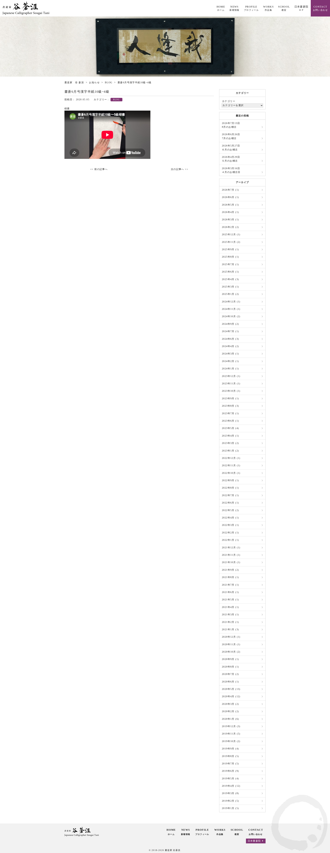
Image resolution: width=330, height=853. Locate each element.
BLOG (116, 99)
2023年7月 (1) (230, 413)
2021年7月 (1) (230, 585)
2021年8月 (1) (230, 577)
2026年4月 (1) (230, 212)
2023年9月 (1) (230, 398)
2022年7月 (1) (230, 495)
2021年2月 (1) (230, 622)
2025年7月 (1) (230, 264)
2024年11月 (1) (231, 309)
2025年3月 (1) (230, 286)
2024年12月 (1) (231, 301)
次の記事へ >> (179, 169)
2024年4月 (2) (230, 346)
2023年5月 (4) (230, 428)
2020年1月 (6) (230, 719)
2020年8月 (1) (230, 666)
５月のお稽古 (231, 159)
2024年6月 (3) (230, 339)
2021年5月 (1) (230, 599)
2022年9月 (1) (230, 480)
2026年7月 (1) (230, 190)
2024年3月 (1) (230, 353)
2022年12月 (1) (231, 458)
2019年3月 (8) (230, 793)
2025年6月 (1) (230, 271)
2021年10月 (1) (231, 562)
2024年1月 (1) (230, 368)
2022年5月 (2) (230, 510)
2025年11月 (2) (231, 242)
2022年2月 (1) (230, 532)
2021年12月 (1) (231, 547)
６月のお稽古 (231, 147)
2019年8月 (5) (230, 756)
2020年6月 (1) (230, 681)
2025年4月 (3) (230, 279)
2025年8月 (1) (230, 257)
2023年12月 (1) (231, 376)
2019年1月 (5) (230, 808)
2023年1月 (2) (230, 450)
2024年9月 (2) (230, 324)
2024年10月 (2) (231, 316)
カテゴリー (228, 101)
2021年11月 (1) (231, 555)
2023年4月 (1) (230, 435)
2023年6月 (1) (230, 421)
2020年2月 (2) (230, 711)
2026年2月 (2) (230, 227)
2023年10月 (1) (231, 391)
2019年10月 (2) (231, 741)
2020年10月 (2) (231, 652)
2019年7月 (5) (230, 763)
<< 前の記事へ (99, 169)
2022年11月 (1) (231, 465)
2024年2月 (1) (230, 361)
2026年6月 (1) (230, 197)
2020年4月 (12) (231, 696)
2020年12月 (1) (231, 637)
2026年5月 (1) (230, 205)
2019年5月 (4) (230, 778)
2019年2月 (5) (230, 801)
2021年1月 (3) (230, 629)
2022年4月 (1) (230, 517)
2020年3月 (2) (230, 704)
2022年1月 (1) (230, 540)
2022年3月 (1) (230, 525)
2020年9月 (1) (230, 659)
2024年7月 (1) (230, 331)
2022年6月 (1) (230, 502)
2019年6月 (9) (230, 771)
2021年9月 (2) (230, 570)
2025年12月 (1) (231, 234)
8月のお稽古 (231, 125)
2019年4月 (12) (231, 786)
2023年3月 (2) (230, 443)
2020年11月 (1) (231, 644)
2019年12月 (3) (231, 726)
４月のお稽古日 (231, 170)
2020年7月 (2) (230, 674)
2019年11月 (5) (231, 733)
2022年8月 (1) (230, 488)
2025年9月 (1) (230, 249)
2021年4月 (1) (230, 607)
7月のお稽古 (231, 136)
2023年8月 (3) (230, 406)
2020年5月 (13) (231, 689)
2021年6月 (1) (230, 592)
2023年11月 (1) (231, 383)
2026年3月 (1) (230, 219)
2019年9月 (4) (230, 748)
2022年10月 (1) (231, 473)
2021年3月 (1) (230, 614)
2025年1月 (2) (230, 294)
